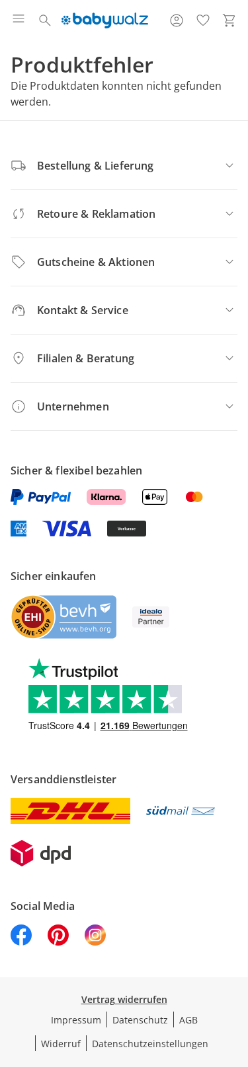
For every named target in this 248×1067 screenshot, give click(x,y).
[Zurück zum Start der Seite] (235, 974)
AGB (188, 1020)
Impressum (76, 1020)
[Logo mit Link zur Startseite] (105, 20)
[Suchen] (45, 20)
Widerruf (61, 1043)
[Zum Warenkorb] (229, 20)
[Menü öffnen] (18, 20)
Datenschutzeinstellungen (150, 1043)
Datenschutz (140, 1020)
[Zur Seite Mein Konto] (177, 20)
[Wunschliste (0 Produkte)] (203, 20)
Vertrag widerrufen (124, 999)
